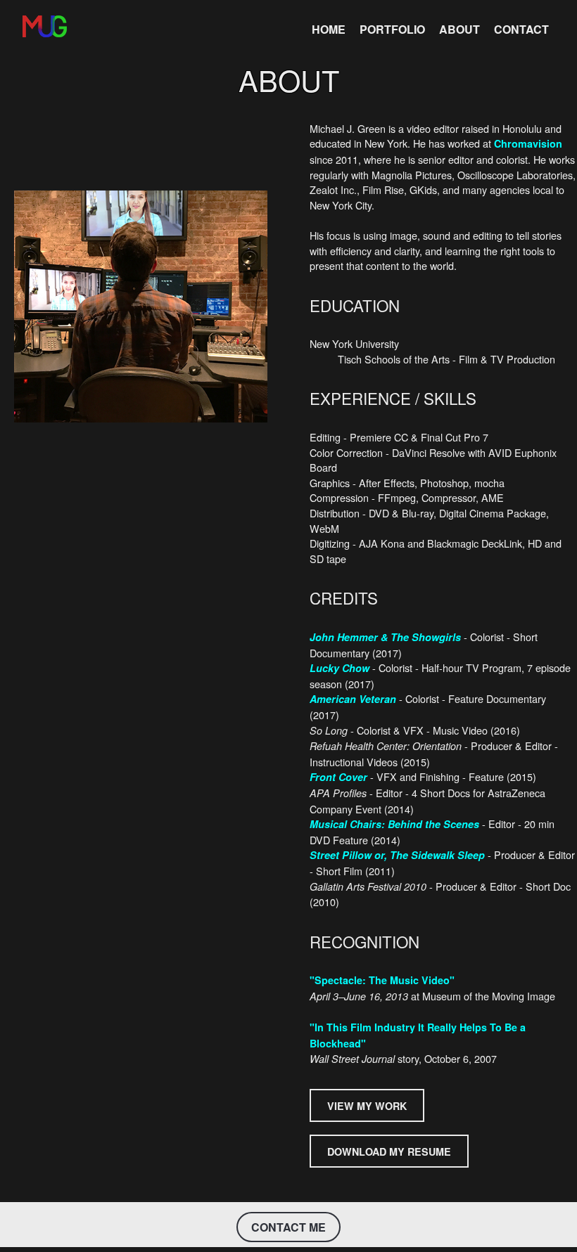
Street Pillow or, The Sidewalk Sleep (397, 855)
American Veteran (353, 699)
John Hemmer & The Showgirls (385, 637)
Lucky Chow (339, 668)
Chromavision (528, 143)
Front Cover (338, 777)
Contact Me (288, 1227)
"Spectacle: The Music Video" (382, 980)
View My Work (367, 1105)
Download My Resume (389, 1151)
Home (328, 29)
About (459, 29)
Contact (521, 29)
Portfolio (392, 29)
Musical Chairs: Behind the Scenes (394, 824)
